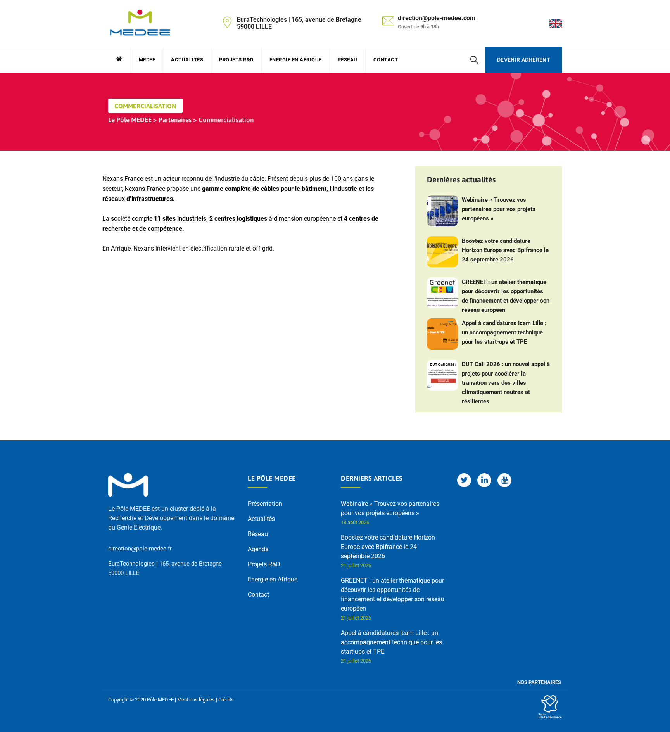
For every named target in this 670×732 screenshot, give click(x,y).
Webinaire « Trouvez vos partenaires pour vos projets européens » (498, 209)
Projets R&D (236, 59)
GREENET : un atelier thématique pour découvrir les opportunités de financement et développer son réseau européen (505, 296)
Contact (385, 59)
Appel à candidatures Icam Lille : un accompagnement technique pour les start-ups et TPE (504, 332)
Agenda (258, 549)
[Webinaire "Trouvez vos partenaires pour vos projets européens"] (442, 210)
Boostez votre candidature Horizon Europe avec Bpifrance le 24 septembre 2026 (505, 250)
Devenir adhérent (523, 59)
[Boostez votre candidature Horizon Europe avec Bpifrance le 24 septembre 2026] (442, 251)
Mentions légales (196, 700)
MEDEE (147, 59)
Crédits (226, 700)
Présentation (265, 503)
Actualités (187, 59)
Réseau (347, 59)
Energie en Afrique (295, 59)
